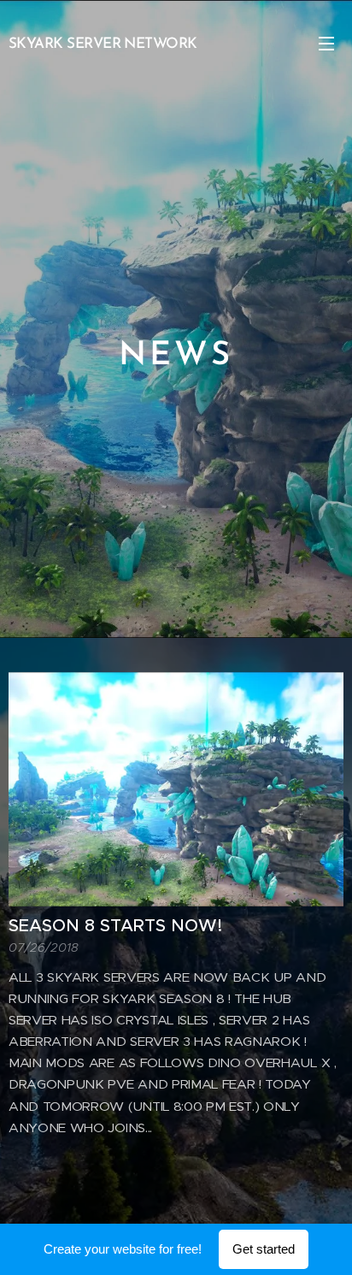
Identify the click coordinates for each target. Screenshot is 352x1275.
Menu (326, 43)
